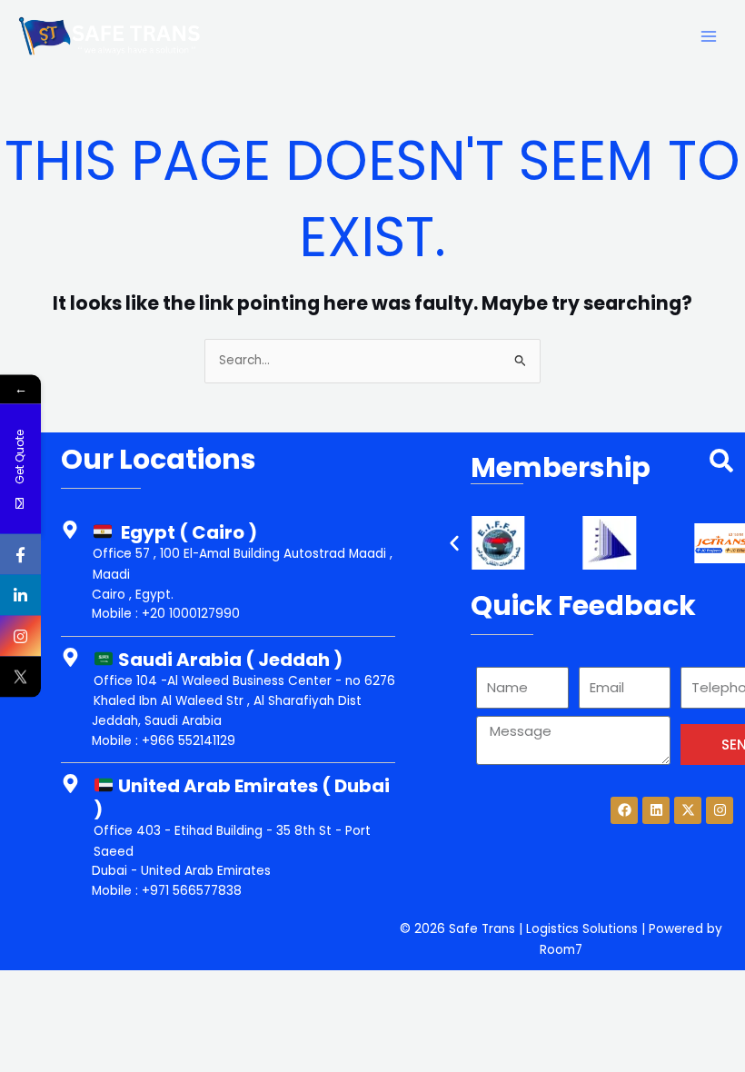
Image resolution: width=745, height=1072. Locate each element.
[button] (454, 543)
